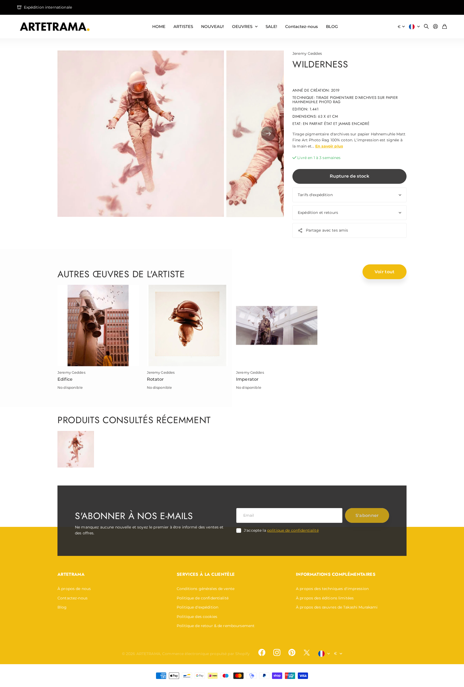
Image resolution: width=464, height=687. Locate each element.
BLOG (332, 26)
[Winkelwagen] (444, 26)
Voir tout (385, 271)
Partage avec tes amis (327, 230)
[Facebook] (261, 652)
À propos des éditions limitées (325, 598)
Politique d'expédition (197, 607)
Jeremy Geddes (307, 53)
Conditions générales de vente (205, 588)
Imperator (247, 379)
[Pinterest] (291, 652)
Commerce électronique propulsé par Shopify (206, 653)
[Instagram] (276, 652)
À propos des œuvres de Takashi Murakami (337, 607)
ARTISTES (183, 26)
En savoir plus (329, 146)
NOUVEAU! (212, 26)
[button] (268, 134)
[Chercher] (426, 26)
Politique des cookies (197, 616)
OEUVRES (242, 26)
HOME (158, 26)
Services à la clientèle (206, 574)
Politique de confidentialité (203, 598)
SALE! (271, 26)
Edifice (65, 379)
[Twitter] (307, 652)
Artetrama (71, 574)
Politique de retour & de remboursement (216, 625)
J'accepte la (281, 530)
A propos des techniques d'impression (332, 588)
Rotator (155, 379)
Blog (62, 607)
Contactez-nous (301, 26)
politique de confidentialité (293, 530)
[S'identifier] (435, 26)
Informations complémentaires (335, 574)
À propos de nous (74, 588)
